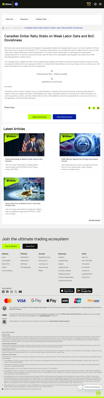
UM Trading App (25, 267)
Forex (4, 257)
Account (42, 254)
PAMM (41, 270)
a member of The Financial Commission (34, 307)
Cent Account (43, 264)
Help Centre (86, 277)
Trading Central (63, 267)
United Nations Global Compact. (59, 321)
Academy (61, 257)
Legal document (87, 274)
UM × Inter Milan (87, 260)
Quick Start (30, 246)
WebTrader (24, 264)
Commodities (6, 260)
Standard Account (44, 257)
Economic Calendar (64, 270)
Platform (24, 254)
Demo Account (43, 267)
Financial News (63, 260)
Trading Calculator (64, 274)
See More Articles (94, 220)
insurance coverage (47, 314)
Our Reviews (86, 267)
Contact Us (85, 270)
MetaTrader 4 (25, 260)
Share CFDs (6, 264)
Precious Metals (7, 270)
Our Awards (85, 264)
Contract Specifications (66, 277)
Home (7, 28)
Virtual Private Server (65, 280)
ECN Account (43, 260)
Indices (4, 267)
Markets (5, 254)
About (84, 254)
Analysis (61, 264)
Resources (62, 254)
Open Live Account (40, 117)
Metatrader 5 (25, 257)
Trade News (17, 28)
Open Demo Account (64, 117)
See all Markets (11, 246)
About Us (85, 257)
